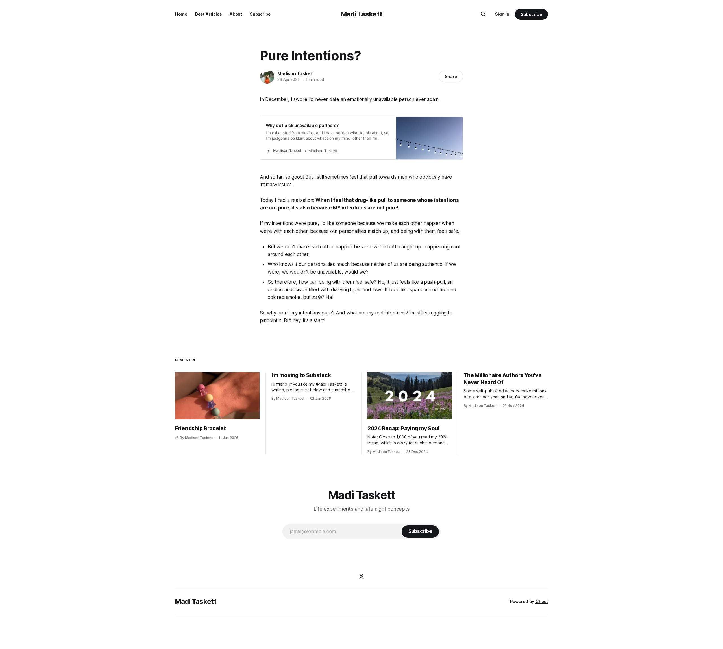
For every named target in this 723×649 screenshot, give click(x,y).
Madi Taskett (361, 14)
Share (451, 76)
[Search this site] (483, 14)
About (236, 14)
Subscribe (260, 14)
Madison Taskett (295, 73)
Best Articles (208, 14)
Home (181, 14)
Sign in (502, 14)
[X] (361, 576)
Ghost (541, 601)
